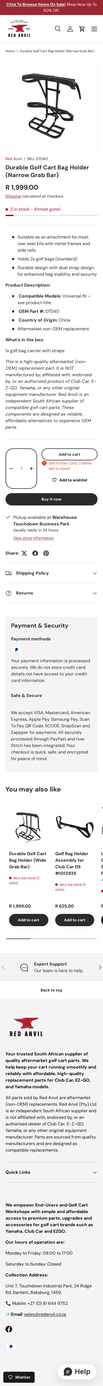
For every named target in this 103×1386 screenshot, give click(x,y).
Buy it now (51, 499)
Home (10, 51)
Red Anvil (13, 158)
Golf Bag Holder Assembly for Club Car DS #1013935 (71, 863)
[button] (82, 29)
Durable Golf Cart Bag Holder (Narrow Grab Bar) (57, 51)
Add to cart (69, 454)
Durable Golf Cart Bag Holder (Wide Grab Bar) (27, 860)
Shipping (13, 196)
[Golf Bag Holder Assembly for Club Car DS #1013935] (74, 825)
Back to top (51, 990)
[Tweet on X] (24, 553)
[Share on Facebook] (35, 553)
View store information (33, 537)
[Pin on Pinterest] (46, 553)
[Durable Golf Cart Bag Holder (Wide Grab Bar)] (28, 825)
